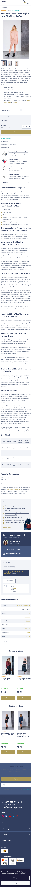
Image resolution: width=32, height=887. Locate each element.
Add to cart (16, 132)
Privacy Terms (26, 789)
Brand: (6, 147)
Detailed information (6, 138)
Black (28, 100)
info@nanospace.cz (13, 554)
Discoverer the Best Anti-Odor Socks (15, 522)
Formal (28, 636)
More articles (7, 527)
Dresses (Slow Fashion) (23, 605)
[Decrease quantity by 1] (23, 126)
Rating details (15, 10)
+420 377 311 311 (13, 549)
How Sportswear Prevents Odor (13, 517)
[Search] (12, 2)
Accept (15, 883)
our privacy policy (19, 873)
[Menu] (28, 2)
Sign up (16, 779)
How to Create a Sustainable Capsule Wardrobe (15, 509)
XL (29, 628)
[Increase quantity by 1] (29, 126)
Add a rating (9, 580)
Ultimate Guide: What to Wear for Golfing (16, 520)
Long (28, 632)
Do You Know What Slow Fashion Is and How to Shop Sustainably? (17, 514)
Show (8, 697)
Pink (29, 613)
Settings (15, 878)
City (25, 636)
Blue (5, 102)
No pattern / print (25, 624)
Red (15, 102)
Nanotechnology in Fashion (12, 506)
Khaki (9, 102)
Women (28, 621)
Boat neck (27, 617)
